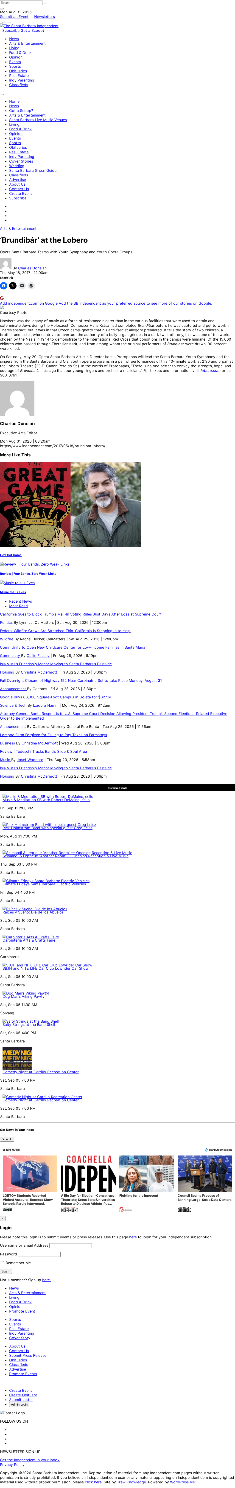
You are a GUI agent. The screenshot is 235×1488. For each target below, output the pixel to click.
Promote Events (23, 1373)
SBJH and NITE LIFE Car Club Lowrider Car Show (46, 968)
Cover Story (19, 1338)
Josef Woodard (30, 759)
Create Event (20, 193)
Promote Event (22, 1311)
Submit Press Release (27, 1355)
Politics (7, 622)
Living (14, 48)
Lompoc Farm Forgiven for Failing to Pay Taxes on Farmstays (53, 734)
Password (8, 1254)
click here (93, 1482)
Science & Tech (14, 705)
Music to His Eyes (13, 592)
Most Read (18, 606)
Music (5, 759)
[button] (30, 1184)
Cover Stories (21, 161)
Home (14, 101)
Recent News (20, 601)
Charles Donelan (32, 268)
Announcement (13, 688)
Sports (15, 66)
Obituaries (18, 71)
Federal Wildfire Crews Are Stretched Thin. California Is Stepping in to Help (65, 630)
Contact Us (19, 189)
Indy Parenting (21, 80)
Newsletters (44, 16)
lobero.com (211, 370)
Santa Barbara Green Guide (32, 170)
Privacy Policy (12, 1464)
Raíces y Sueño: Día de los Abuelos (33, 912)
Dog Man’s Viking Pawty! (24, 996)
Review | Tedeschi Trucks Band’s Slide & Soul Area (44, 751)
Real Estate (19, 75)
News (14, 38)
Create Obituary (23, 1395)
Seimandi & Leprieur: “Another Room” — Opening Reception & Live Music (66, 856)
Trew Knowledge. (132, 1482)
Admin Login (19, 1404)
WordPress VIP (182, 1482)
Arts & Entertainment (27, 43)
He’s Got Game (11, 555)
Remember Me (18, 1262)
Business (8, 743)
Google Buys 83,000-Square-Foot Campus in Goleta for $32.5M (56, 697)
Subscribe (11, 30)
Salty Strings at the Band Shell (29, 1024)
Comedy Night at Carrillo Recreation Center (41, 1072)
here (133, 1237)
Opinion (15, 57)
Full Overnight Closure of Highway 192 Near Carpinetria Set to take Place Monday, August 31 (81, 680)
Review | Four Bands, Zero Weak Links (28, 573)
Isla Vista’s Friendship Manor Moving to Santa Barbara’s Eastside (56, 664)
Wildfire (7, 639)
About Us (17, 184)
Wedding (16, 165)
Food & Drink (20, 52)
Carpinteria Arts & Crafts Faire (29, 940)
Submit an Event (14, 16)
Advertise (17, 179)
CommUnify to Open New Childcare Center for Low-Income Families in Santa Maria (72, 647)
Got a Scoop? (33, 30)
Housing (7, 672)
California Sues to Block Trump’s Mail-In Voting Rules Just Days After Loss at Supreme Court (81, 614)
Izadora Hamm (46, 705)
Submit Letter (21, 1399)
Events (15, 61)
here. (46, 1280)
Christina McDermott (39, 672)
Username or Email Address (24, 1245)
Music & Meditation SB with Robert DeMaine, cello (46, 799)
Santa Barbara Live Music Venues (38, 119)
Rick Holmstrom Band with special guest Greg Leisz (47, 828)
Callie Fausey (38, 655)
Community (10, 655)
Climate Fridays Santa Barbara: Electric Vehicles (44, 884)
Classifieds (18, 84)
